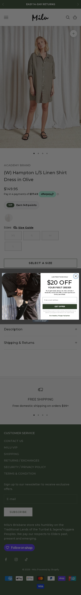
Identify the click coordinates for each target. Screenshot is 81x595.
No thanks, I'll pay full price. (59, 316)
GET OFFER (59, 306)
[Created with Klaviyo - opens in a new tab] (40, 321)
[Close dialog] (75, 276)
